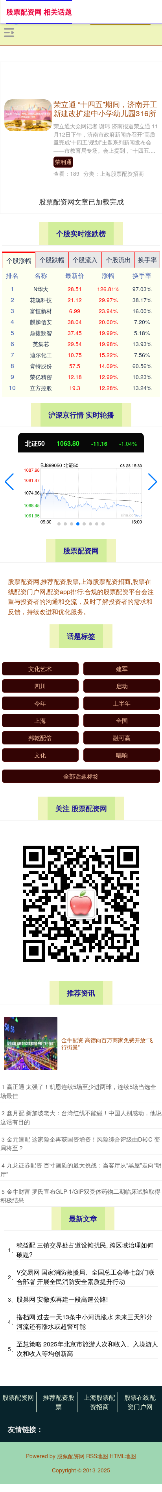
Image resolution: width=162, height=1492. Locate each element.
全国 (122, 720)
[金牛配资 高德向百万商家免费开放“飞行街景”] (30, 1043)
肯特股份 (41, 366)
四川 (40, 686)
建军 (122, 668)
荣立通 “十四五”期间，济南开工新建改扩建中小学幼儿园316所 (105, 108)
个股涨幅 (18, 260)
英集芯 (41, 344)
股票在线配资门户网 (140, 1402)
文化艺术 (40, 668)
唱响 (122, 755)
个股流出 (118, 259)
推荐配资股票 (58, 1402)
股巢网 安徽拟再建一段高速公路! (62, 1299)
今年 (40, 703)
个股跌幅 (51, 259)
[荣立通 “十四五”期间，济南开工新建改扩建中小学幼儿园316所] (28, 114)
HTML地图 (123, 1456)
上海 (40, 720)
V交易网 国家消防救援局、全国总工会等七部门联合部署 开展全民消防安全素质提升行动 (86, 1277)
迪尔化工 (41, 355)
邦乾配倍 (40, 737)
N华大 (40, 289)
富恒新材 (41, 311)
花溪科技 (41, 300)
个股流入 (85, 259)
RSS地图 (97, 1456)
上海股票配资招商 (99, 1402)
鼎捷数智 (41, 333)
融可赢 (122, 737)
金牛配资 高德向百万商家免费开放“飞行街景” (107, 1043)
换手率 (147, 259)
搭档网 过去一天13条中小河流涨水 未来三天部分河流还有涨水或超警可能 (85, 1321)
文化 (40, 755)
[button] (9, 482)
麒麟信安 (41, 322)
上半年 (122, 703)
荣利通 (63, 162)
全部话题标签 (81, 776)
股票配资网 (18, 1397)
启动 (122, 686)
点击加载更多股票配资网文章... (82, 201)
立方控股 (41, 388)
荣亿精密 (41, 377)
